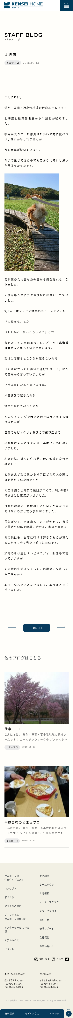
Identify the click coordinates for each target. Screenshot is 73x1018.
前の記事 (10, 627)
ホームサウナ (47, 884)
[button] (66, 5)
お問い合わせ (47, 946)
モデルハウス (32, 1013)
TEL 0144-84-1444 (49, 983)
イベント (54, 1013)
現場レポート (47, 928)
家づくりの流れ (13, 906)
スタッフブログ (48, 911)
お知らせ (44, 919)
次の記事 (63, 627)
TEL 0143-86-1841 (13, 983)
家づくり (9, 897)
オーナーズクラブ (49, 902)
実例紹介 (44, 875)
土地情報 (44, 893)
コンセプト (10, 888)
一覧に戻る (36, 627)
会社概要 (44, 937)
